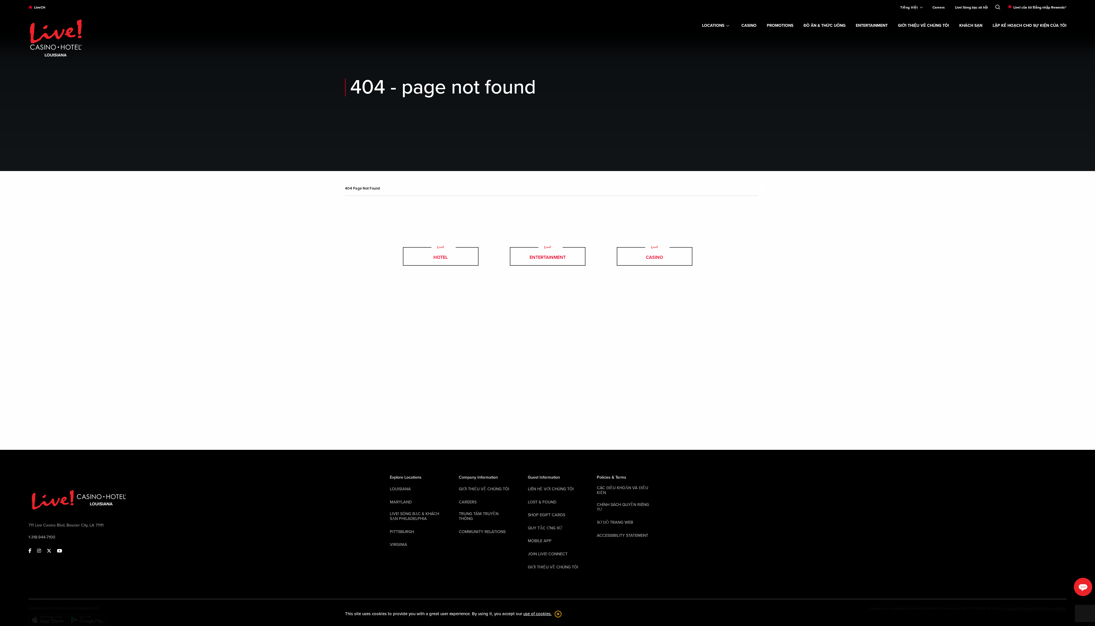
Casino (654, 257)
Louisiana (400, 489)
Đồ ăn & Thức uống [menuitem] (824, 25)
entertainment (548, 257)
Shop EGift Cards (546, 515)
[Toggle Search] (998, 6)
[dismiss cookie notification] (556, 614)
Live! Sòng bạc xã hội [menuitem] (971, 7)
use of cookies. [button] (537, 613)
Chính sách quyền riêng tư (623, 507)
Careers (467, 502)
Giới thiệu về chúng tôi (484, 489)
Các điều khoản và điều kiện (622, 490)
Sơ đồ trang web (615, 522)
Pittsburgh (402, 531)
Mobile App (539, 540)
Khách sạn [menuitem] (970, 25)
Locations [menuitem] (713, 25)
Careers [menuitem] (938, 7)
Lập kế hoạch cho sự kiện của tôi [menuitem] (1029, 25)
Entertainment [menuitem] (872, 25)
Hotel (440, 257)
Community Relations (482, 531)
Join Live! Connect (547, 554)
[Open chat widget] (1083, 587)
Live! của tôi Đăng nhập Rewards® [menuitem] (1039, 7)
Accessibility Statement (622, 535)
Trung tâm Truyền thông (478, 516)
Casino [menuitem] (749, 25)
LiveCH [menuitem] (39, 7)
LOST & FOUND (542, 502)
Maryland (401, 502)
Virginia (398, 544)
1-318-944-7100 (42, 537)
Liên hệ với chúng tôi (551, 489)
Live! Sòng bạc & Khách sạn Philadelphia (414, 516)
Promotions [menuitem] (780, 25)
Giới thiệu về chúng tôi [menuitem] (923, 25)
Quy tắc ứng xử (545, 528)
